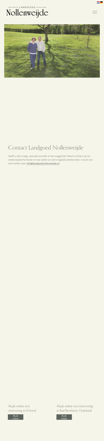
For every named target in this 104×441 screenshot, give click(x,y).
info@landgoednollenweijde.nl (43, 163)
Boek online (15, 417)
